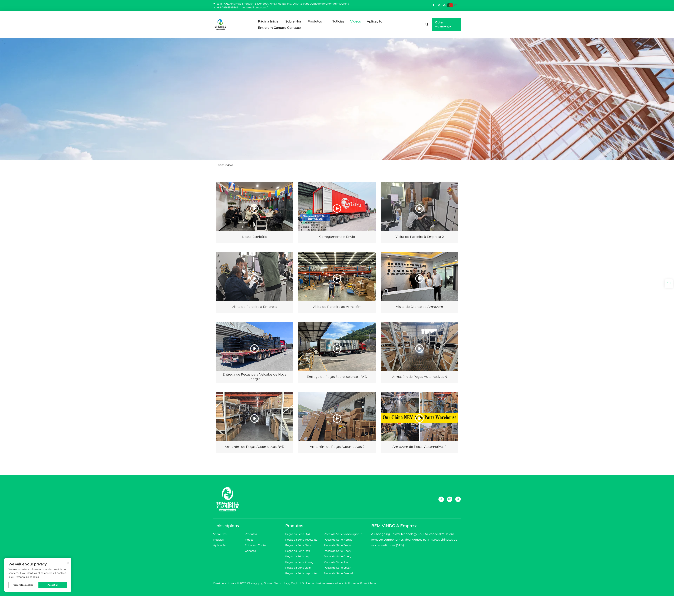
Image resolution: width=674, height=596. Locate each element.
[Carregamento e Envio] (337, 206)
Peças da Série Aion (336, 562)
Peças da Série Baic (297, 567)
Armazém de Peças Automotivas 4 (419, 377)
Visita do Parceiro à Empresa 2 (419, 237)
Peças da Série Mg (297, 556)
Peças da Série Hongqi (338, 539)
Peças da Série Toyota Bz (301, 539)
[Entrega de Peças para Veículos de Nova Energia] (254, 346)
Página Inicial (268, 21)
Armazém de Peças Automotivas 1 (419, 447)
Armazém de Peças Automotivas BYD (255, 447)
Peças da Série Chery (337, 556)
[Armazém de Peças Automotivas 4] (419, 346)
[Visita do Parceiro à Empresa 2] (419, 206)
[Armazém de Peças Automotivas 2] (337, 416)
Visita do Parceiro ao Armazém (337, 307)
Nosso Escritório (254, 237)
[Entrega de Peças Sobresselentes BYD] (337, 346)
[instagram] (439, 5)
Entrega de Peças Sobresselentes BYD (337, 377)
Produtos (315, 21)
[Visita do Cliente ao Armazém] (419, 276)
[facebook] (433, 5)
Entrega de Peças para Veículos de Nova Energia (254, 377)
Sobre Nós (293, 21)
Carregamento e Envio (337, 237)
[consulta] (669, 283)
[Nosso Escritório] (254, 206)
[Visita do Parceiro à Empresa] (254, 276)
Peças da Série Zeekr (337, 545)
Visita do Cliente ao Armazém (419, 307)
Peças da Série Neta (298, 545)
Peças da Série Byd (297, 534)
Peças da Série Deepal (338, 573)
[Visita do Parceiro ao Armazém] (337, 276)
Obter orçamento (443, 24)
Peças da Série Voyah (337, 567)
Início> (220, 164)
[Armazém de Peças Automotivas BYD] (254, 416)
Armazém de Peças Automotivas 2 (337, 447)
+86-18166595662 (227, 7)
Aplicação (374, 21)
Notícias (338, 21)
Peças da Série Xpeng (299, 562)
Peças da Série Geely (337, 551)
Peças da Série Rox (297, 551)
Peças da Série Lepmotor (301, 573)
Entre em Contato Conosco (279, 28)
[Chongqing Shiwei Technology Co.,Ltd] (231, 25)
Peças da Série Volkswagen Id (343, 534)
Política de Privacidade (360, 583)
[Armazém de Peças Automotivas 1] (419, 416)
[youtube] (444, 5)
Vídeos (355, 21)
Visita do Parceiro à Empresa (254, 307)
